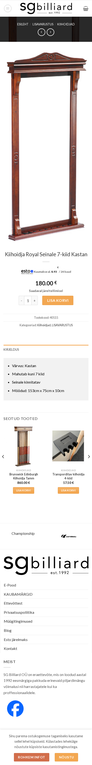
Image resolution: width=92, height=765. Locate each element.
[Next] (88, 466)
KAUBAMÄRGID (18, 594)
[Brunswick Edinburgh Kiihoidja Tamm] (24, 446)
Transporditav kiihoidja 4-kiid (68, 476)
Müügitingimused (18, 621)
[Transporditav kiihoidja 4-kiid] (68, 446)
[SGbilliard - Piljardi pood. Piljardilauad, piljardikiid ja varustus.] (46, 8)
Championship (23, 533)
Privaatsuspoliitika (19, 612)
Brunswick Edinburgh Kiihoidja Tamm (23, 476)
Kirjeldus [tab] (11, 349)
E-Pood (10, 585)
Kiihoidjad (66, 24)
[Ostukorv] (85, 8)
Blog (8, 630)
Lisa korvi (58, 300)
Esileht (23, 24)
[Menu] (8, 8)
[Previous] (3, 466)
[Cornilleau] (69, 536)
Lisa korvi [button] (23, 490)
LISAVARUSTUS (43, 24)
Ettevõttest (13, 603)
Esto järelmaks (16, 639)
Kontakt (10, 648)
